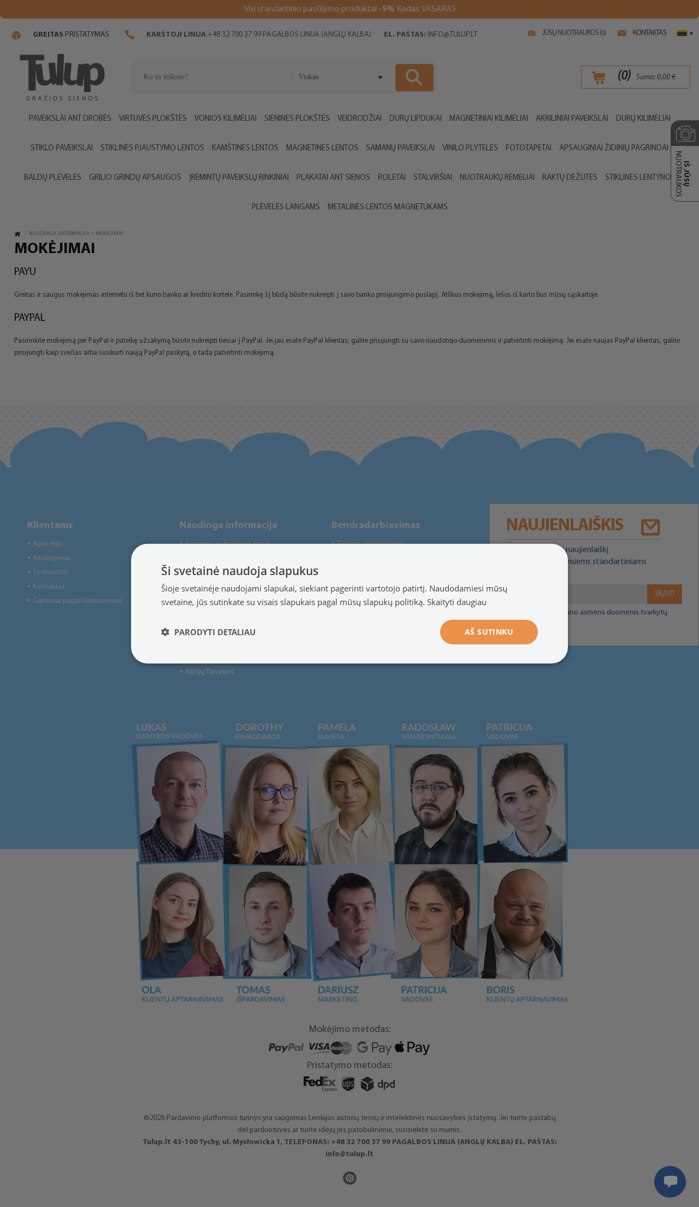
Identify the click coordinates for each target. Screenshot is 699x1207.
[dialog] (349, 604)
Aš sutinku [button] (489, 631)
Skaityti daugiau (457, 601)
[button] (208, 632)
